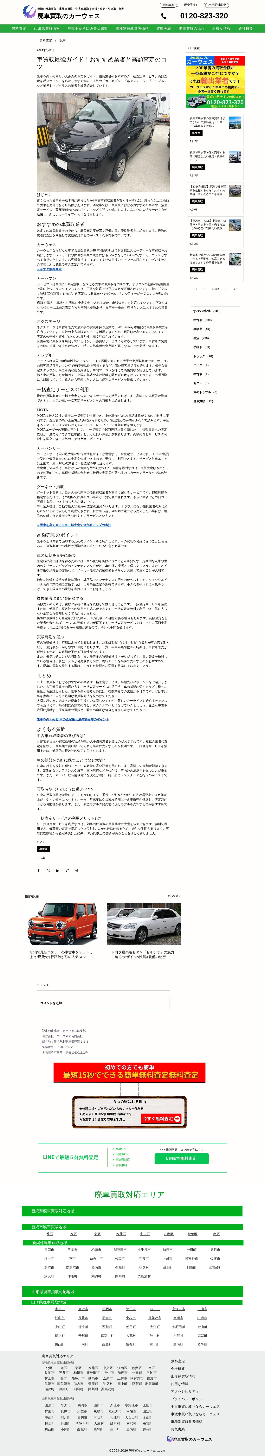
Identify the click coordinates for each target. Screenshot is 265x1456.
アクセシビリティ (183, 1391)
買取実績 (178, 1429)
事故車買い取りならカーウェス (183, 1414)
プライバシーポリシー (183, 1399)
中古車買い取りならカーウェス (183, 1406)
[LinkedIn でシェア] (58, 870)
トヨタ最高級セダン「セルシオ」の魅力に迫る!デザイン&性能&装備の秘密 (142, 954)
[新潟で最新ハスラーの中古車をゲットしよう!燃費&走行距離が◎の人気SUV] (62, 924)
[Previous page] (205, 288)
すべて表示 (174, 896)
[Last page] (235, 288)
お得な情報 (179, 1384)
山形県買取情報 (183, 1376)
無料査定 (178, 1361)
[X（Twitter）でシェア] (48, 870)
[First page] (195, 288)
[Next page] (226, 288)
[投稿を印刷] (77, 870)
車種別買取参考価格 (183, 1422)
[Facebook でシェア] (39, 870)
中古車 (41, 857)
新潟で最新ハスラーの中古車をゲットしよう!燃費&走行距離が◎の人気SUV (61, 954)
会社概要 (178, 1369)
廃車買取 (197, 167)
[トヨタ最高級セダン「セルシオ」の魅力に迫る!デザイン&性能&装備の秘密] (144, 924)
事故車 (196, 133)
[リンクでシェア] (67, 870)
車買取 (43, 848)
